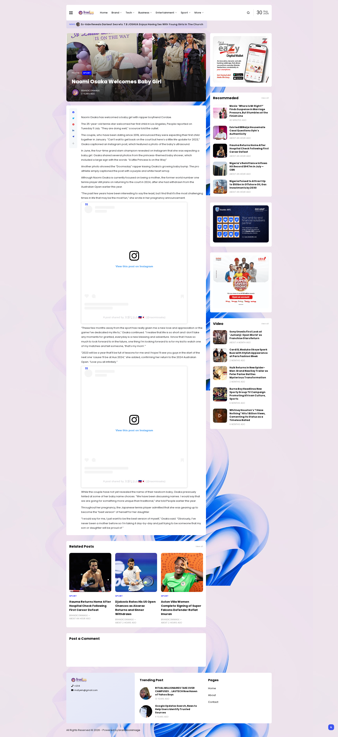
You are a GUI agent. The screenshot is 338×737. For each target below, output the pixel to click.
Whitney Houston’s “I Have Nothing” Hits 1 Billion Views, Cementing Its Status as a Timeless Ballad (247, 415)
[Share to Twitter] (73, 118)
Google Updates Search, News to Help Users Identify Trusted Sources (176, 709)
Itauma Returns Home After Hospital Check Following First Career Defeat (90, 606)
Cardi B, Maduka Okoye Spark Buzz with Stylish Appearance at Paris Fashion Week (248, 353)
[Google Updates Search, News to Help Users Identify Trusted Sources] (146, 711)
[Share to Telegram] (73, 136)
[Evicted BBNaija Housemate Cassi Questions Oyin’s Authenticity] (220, 133)
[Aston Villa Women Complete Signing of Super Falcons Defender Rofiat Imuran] (182, 572)
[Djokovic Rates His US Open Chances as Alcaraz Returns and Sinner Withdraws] (136, 572)
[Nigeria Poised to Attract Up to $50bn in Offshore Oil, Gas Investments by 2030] (220, 187)
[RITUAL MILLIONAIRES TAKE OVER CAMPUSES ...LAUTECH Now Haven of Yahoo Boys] (146, 693)
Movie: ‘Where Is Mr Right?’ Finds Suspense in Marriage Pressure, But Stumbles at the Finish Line (248, 111)
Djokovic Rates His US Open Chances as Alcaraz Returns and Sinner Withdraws (135, 608)
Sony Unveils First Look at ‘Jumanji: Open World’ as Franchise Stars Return (245, 335)
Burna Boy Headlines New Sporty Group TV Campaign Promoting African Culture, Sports (247, 393)
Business (143, 12)
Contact (213, 702)
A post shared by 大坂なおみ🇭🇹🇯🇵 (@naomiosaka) (134, 317)
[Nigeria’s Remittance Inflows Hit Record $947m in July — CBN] (220, 169)
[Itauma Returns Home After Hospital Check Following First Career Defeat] (90, 572)
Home (104, 12)
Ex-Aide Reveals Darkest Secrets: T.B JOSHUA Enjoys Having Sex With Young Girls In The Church (142, 24)
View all (199, 546)
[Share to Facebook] (73, 112)
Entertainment (165, 12)
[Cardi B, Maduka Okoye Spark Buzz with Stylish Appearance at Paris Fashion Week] (220, 355)
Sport (184, 12)
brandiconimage (129, 730)
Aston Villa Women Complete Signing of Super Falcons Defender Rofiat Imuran (181, 608)
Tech (129, 12)
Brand (115, 12)
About (212, 695)
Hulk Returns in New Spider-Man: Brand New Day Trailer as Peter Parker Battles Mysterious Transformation (248, 372)
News (72, 24)
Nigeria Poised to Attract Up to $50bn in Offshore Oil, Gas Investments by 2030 (247, 184)
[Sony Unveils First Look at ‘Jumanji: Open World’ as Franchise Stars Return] (220, 337)
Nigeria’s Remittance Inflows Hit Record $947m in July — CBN (248, 166)
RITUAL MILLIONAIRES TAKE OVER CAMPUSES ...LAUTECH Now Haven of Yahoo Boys (176, 691)
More (197, 12)
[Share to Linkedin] (73, 130)
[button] (73, 143)
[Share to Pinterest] (73, 124)
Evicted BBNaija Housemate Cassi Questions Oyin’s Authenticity (247, 130)
